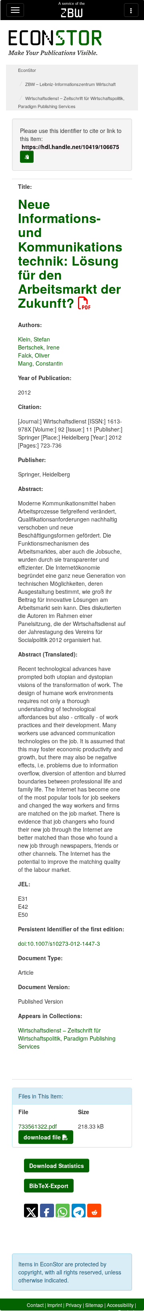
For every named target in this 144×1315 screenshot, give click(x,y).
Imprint (54, 1304)
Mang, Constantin (40, 363)
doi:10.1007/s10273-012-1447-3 (59, 943)
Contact (35, 1304)
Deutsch (127, 1311)
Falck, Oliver (34, 355)
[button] (31, 1210)
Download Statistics (56, 1166)
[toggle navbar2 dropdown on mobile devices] (131, 10)
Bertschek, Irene (39, 347)
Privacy (74, 1304)
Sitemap (94, 1304)
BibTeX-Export (48, 1186)
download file (43, 1137)
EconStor (27, 70)
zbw (71, 12)
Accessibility (120, 1304)
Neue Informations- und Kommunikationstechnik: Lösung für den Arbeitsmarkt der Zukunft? (70, 253)
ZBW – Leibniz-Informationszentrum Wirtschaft (70, 84)
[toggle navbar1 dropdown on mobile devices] (15, 10)
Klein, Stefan (34, 339)
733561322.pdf (37, 1126)
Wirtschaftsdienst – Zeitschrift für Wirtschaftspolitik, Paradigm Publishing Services (67, 1038)
